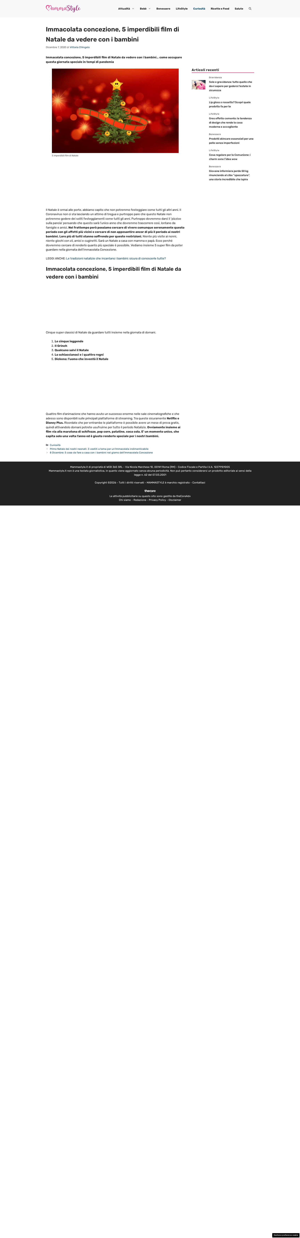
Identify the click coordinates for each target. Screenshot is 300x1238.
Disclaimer (175, 500)
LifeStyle (182, 8)
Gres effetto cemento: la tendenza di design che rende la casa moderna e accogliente (230, 122)
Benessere (163, 8)
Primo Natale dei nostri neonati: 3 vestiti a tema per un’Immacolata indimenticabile (99, 448)
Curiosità (199, 8)
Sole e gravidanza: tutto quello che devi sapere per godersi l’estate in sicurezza (230, 86)
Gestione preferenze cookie (286, 1235)
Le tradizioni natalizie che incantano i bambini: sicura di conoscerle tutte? (116, 258)
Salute (239, 8)
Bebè (143, 8)
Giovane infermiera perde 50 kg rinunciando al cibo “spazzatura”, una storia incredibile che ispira (229, 175)
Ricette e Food (220, 8)
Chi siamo (125, 500)
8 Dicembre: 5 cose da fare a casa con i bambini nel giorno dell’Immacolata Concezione (101, 452)
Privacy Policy (157, 500)
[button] (250, 8)
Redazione (140, 500)
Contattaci (198, 482)
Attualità (124, 8)
